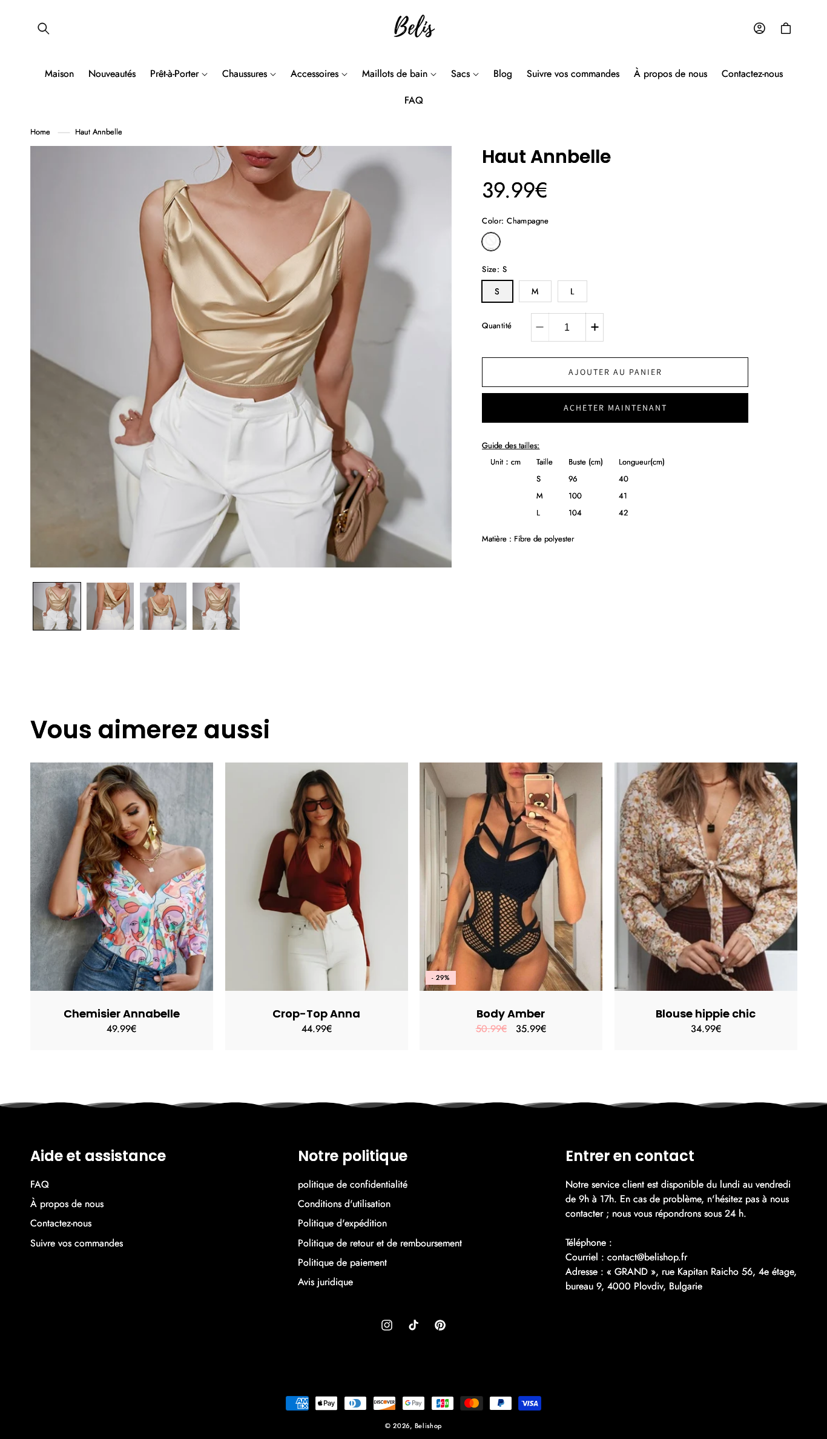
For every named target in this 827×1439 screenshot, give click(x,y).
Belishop (429, 1426)
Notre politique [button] (352, 1156)
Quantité (497, 325)
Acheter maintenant (615, 407)
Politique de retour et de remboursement (380, 1243)
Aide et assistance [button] (98, 1156)
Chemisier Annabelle (122, 1014)
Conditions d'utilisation (344, 1204)
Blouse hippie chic (706, 1014)
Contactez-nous (60, 1223)
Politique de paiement (342, 1262)
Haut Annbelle (98, 131)
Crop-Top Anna (316, 1014)
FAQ (39, 1184)
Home (40, 131)
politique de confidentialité (352, 1184)
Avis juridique (325, 1282)
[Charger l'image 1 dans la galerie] (57, 606)
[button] (43, 28)
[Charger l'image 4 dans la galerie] (216, 606)
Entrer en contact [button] (629, 1156)
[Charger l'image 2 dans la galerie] (110, 606)
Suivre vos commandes (76, 1243)
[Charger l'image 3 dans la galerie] (163, 606)
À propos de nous (67, 1204)
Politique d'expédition (342, 1223)
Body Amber (510, 1014)
